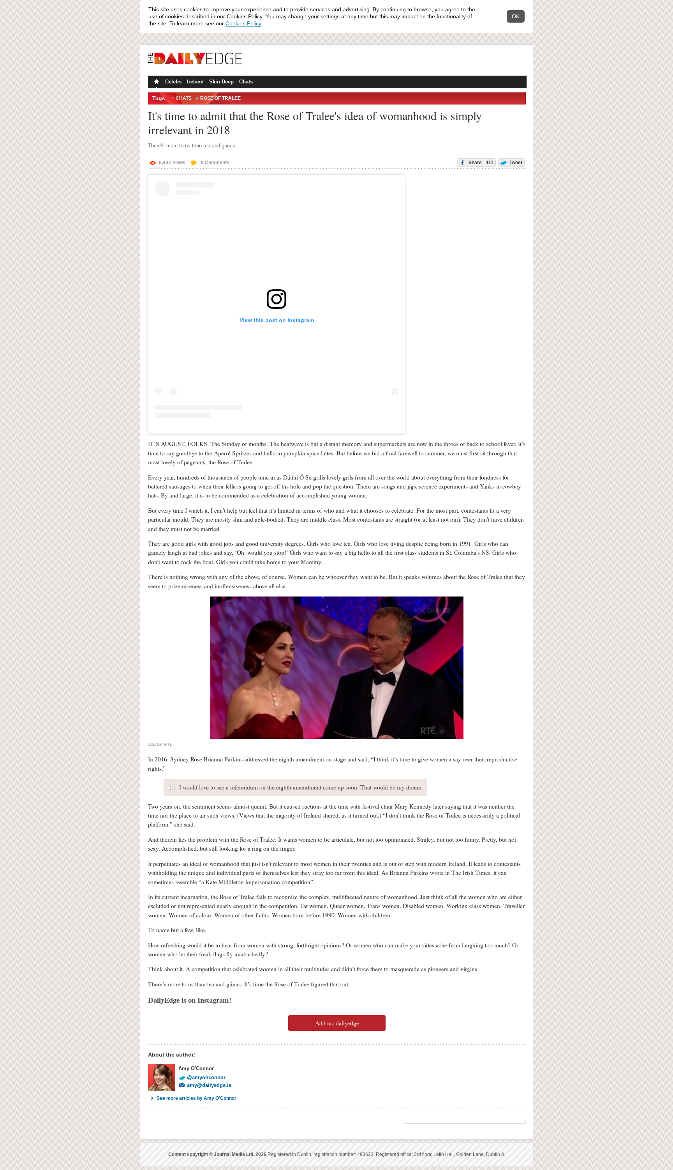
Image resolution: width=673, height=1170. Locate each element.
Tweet (515, 162)
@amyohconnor (206, 1077)
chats (184, 98)
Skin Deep (221, 82)
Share (480, 162)
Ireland (195, 82)
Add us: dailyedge (337, 1023)
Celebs (173, 82)
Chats (246, 82)
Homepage (156, 82)
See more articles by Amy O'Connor (196, 1098)
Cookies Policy (243, 23)
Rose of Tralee (220, 98)
